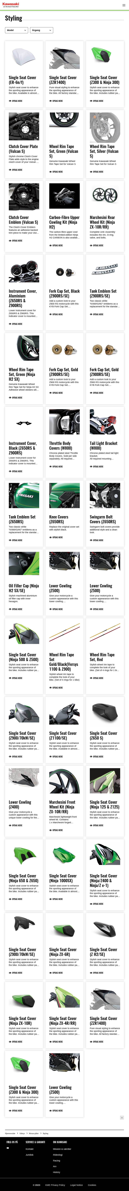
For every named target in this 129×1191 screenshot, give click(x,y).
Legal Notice (76, 1185)
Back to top (122, 1118)
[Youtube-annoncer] (8, 1148)
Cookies (92, 1185)
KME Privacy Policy (55, 1185)
